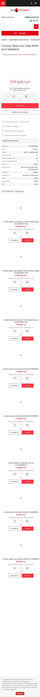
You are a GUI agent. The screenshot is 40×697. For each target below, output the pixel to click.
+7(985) (31, 17)
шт (20, 100)
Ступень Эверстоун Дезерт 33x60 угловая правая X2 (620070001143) (21, 272)
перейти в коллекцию (20, 112)
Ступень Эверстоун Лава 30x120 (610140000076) (21, 369)
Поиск (36, 26)
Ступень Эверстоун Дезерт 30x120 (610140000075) (21, 464)
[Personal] (31, 3)
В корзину (20, 106)
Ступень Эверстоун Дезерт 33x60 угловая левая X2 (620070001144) (21, 223)
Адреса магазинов (8, 17)
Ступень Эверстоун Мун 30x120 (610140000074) (21, 416)
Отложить (14, 240)
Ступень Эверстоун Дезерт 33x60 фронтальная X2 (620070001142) (20, 321)
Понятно (20, 693)
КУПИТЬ (27, 240)
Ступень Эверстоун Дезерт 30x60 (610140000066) (21, 559)
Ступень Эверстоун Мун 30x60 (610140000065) (21, 512)
